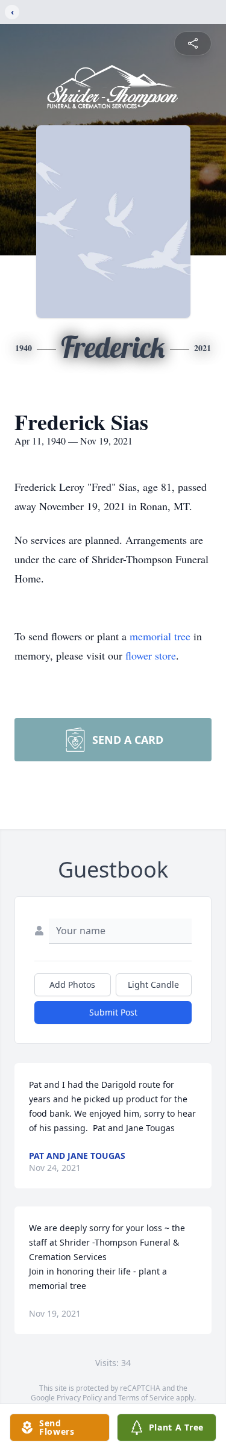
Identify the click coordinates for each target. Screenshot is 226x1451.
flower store (150, 655)
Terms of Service (146, 1398)
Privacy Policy (79, 1398)
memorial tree (160, 636)
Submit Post (113, 1012)
